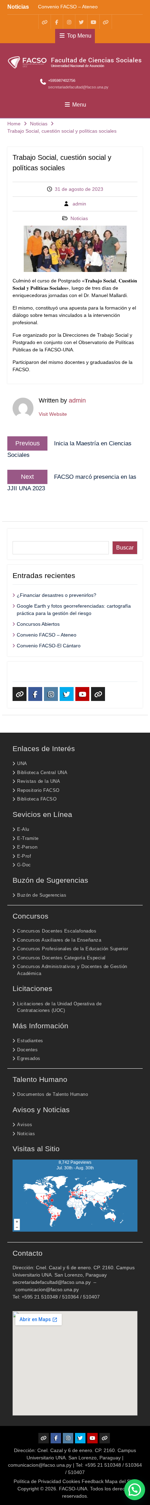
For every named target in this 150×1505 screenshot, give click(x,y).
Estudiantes (30, 1040)
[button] (134, 1489)
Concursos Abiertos (38, 624)
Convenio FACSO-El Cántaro (49, 645)
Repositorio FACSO (38, 790)
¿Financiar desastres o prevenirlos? (56, 595)
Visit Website (53, 414)
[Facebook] (56, 21)
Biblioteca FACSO (37, 799)
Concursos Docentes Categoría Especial (61, 957)
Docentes (27, 1049)
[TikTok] (105, 21)
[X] (81, 21)
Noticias (79, 218)
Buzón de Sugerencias (41, 895)
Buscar (21, 537)
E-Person (27, 847)
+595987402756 (61, 80)
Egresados (28, 1058)
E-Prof (24, 856)
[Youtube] (93, 21)
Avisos (24, 1124)
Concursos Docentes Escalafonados (56, 931)
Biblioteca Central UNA (42, 772)
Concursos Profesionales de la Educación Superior (72, 948)
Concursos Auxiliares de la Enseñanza (59, 940)
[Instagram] (69, 21)
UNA (22, 763)
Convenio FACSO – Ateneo (68, 6)
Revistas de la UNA (38, 781)
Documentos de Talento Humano (52, 1094)
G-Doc (24, 864)
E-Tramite (28, 838)
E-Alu (23, 829)
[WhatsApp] (44, 21)
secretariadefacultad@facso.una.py (78, 87)
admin (79, 203)
